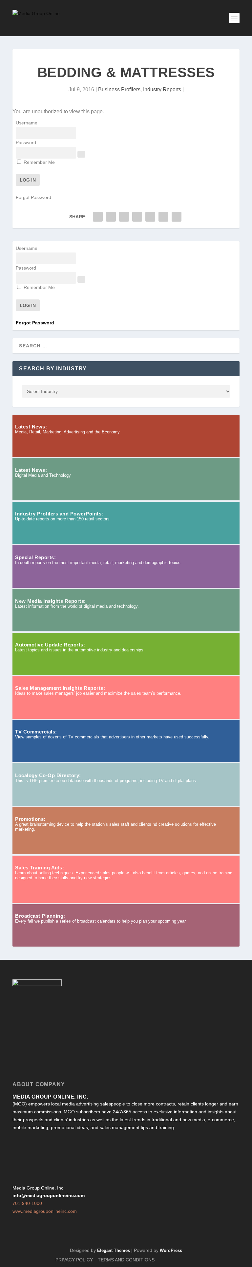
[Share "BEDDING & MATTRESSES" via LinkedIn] (150, 216)
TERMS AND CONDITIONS (126, 1259)
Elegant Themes (113, 1250)
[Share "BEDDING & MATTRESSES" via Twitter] (110, 216)
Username (26, 122)
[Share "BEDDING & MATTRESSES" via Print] (176, 216)
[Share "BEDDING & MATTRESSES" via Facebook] (97, 216)
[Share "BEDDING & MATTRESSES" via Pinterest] (137, 216)
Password (26, 142)
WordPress (171, 1250)
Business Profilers (119, 89)
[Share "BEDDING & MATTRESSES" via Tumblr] (124, 216)
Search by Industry (53, 368)
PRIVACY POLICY (74, 1259)
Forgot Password (33, 197)
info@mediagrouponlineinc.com (48, 1195)
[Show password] (81, 154)
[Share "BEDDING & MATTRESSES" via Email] (163, 216)
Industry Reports (162, 89)
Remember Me (38, 162)
